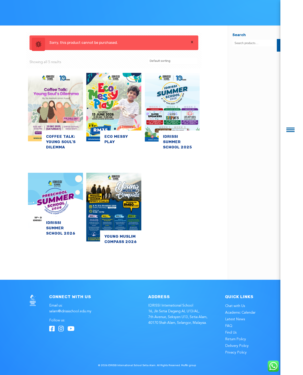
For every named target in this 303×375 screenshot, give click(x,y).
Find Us (230, 332)
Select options (44, 163)
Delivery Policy (237, 346)
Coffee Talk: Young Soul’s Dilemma (61, 141)
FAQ (228, 326)
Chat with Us (235, 306)
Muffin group (188, 365)
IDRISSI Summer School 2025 (177, 141)
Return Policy (235, 339)
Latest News (235, 319)
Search (239, 35)
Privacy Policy (236, 352)
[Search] (278, 45)
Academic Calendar (240, 313)
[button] (290, 130)
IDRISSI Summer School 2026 (60, 227)
